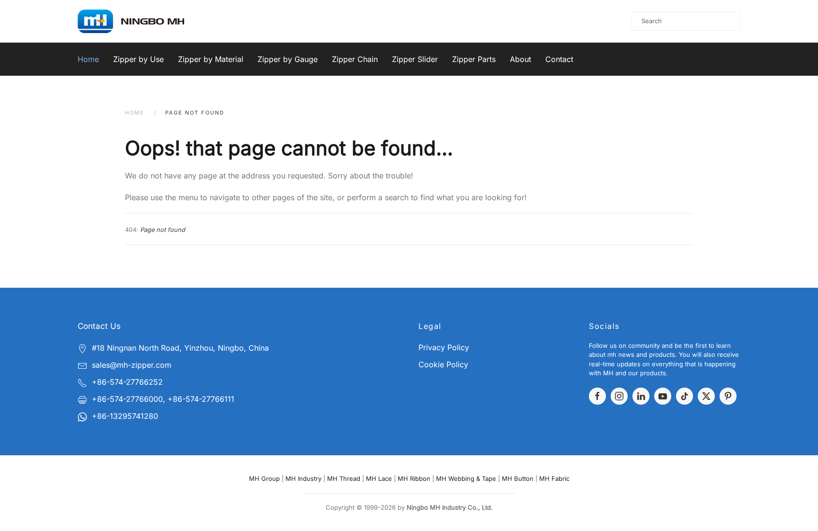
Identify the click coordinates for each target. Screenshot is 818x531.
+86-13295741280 (125, 416)
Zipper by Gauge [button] (288, 59)
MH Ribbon (414, 478)
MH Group (264, 478)
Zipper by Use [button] (138, 59)
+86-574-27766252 (127, 382)
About (520, 59)
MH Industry (303, 478)
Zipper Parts (474, 59)
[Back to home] (143, 21)
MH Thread (343, 478)
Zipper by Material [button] (210, 59)
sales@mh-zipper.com (131, 365)
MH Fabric (554, 478)
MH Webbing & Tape (466, 478)
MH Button (517, 478)
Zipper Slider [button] (415, 59)
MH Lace (379, 478)
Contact (559, 59)
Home (88, 59)
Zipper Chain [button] (355, 59)
